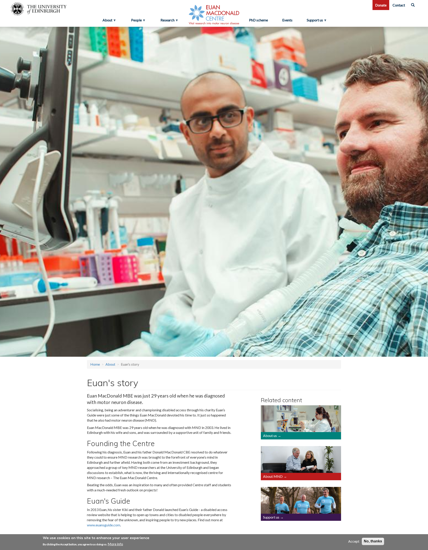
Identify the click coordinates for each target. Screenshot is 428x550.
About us (270, 435)
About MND (273, 476)
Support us (271, 517)
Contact (399, 5)
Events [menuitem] (287, 20)
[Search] (412, 5)
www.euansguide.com (103, 525)
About (110, 364)
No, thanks (373, 541)
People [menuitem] (135, 21)
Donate (381, 5)
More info (115, 544)
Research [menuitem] (166, 21)
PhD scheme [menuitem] (258, 20)
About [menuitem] (106, 21)
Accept (353, 541)
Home (95, 364)
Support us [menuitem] (317, 21)
